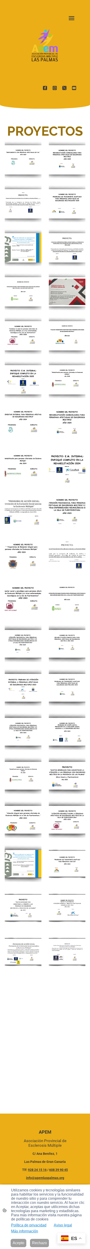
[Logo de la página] (45, 45)
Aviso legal (63, 1225)
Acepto (18, 1243)
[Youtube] (74, 88)
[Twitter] (64, 88)
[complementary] (71, 1238)
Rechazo (39, 1243)
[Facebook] (45, 88)
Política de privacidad (28, 1225)
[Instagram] (55, 88)
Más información (24, 1231)
